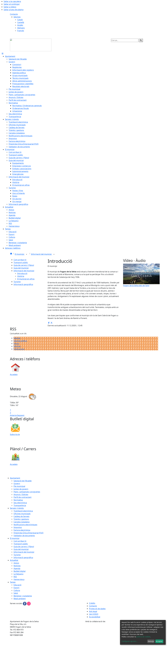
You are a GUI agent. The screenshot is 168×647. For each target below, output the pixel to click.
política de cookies (143, 637)
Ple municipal (19, 486)
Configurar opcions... (130, 641)
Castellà (20, 22)
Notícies (17, 346)
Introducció (22, 273)
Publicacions (19, 349)
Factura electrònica (22, 530)
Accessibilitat (94, 617)
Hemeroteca (19, 579)
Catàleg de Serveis (21, 516)
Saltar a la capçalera (12, 1)
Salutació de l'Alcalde (23, 481)
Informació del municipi (41, 254)
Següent (20, 415)
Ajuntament (15, 478)
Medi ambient (20, 598)
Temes (13, 582)
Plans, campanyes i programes (27, 491)
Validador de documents (24, 535)
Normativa (18, 500)
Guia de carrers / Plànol (24, 265)
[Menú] (2, 53)
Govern (17, 483)
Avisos (16, 343)
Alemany (21, 28)
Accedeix (13, 374)
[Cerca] (141, 40)
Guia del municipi (21, 268)
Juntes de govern (21, 489)
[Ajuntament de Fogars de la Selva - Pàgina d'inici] (30, 44)
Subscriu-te (15, 434)
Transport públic (21, 262)
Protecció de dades (97, 608)
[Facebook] (25, 603)
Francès (20, 30)
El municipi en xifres (26, 279)
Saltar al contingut (12, 4)
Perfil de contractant (22, 497)
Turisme (17, 281)
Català (20, 19)
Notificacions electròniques (25, 524)
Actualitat (14, 560)
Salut (16, 593)
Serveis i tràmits (17, 508)
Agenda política (20, 341)
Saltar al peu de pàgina (13, 9)
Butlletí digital (19, 571)
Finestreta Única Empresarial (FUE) (28, 533)
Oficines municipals (22, 513)
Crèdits (92, 603)
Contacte (14, 14)
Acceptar (159, 641)
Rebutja (151, 641)
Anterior (13, 415)
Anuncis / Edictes (21, 494)
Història (20, 276)
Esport (16, 587)
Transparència (20, 505)
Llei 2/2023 (93, 614)
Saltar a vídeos (10, 7)
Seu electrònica (20, 502)
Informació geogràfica (23, 284)
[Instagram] (29, 603)
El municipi (20, 254)
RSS (15, 576)
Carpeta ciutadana (21, 522)
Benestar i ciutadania (23, 596)
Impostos (18, 527)
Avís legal (93, 611)
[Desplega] (26, 254)
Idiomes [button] (17, 17)
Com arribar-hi (20, 259)
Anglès (20, 25)
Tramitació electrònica (23, 511)
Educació (17, 585)
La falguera (18, 574)
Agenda (17, 338)
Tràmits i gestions (21, 519)
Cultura (17, 590)
